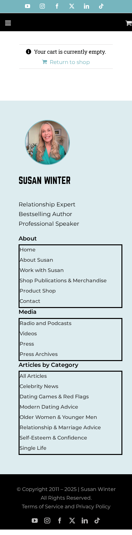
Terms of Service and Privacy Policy (66, 506)
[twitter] (72, 521)
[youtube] (35, 521)
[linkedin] (85, 521)
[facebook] (60, 521)
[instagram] (47, 521)
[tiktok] (97, 521)
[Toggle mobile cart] (129, 23)
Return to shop (70, 62)
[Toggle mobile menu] (8, 23)
